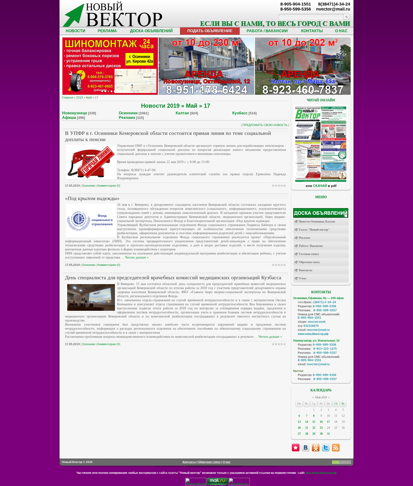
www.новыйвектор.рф (313, 334)
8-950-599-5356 (295, 9)
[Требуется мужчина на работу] (303, 91)
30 (321, 433)
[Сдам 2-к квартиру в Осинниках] (318, 91)
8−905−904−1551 (309, 317)
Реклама (127, 118)
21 (306, 427)
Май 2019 (321, 397)
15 (313, 421)
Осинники (128, 113)
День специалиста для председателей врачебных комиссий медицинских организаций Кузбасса (173, 277)
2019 (79, 97)
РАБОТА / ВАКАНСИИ (267, 31)
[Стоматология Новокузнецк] (124, 91)
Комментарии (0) (108, 185)
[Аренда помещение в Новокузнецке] (108, 91)
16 (321, 421)
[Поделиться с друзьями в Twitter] (326, 447)
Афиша (69, 118)
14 (306, 421)
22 (313, 427)
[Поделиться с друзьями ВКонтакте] (306, 447)
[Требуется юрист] (293, 91)
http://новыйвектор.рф (321, 473)
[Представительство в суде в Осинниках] (218, 91)
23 (321, 427)
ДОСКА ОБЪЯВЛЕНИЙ (151, 31)
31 (328, 433)
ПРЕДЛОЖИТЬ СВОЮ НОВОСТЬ (265, 125)
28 (306, 433)
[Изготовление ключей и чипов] (121, 91)
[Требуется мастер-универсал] (306, 91)
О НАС (341, 31)
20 (299, 427)
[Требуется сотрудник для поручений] (300, 91)
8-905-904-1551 (295, 4)
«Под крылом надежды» (92, 198)
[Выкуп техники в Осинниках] (222, 91)
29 (313, 433)
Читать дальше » (137, 257)
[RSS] (336, 447)
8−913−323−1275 (325, 348)
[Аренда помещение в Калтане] (111, 91)
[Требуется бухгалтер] (296, 91)
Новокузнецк (74, 113)
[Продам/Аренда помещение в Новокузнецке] (197, 91)
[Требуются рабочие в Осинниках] (315, 91)
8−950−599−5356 (324, 306)
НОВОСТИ (75, 31)
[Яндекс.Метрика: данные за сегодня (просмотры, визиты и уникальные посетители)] (195, 481)
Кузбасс (240, 113)
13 (299, 421)
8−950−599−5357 (325, 310)
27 (299, 433)
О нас (227, 462)
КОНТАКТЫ (312, 31)
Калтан (182, 113)
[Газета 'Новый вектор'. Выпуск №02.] (320, 183)
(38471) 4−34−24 (324, 302)
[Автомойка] (102, 91)
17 (328, 421)
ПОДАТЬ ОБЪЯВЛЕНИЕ (210, 31)
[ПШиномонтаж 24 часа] (105, 91)
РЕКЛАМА (107, 31)
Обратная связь (209, 462)
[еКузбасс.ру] (239, 484)
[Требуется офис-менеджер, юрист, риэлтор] (309, 91)
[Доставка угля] (118, 91)
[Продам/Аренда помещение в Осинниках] (209, 91)
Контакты (189, 462)
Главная (67, 97)
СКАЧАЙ (320, 186)
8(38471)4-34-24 (334, 4)
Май (89, 97)
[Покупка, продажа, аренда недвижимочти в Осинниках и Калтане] (312, 91)
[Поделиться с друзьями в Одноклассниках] (316, 447)
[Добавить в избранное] (295, 447)
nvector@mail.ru (318, 330)
